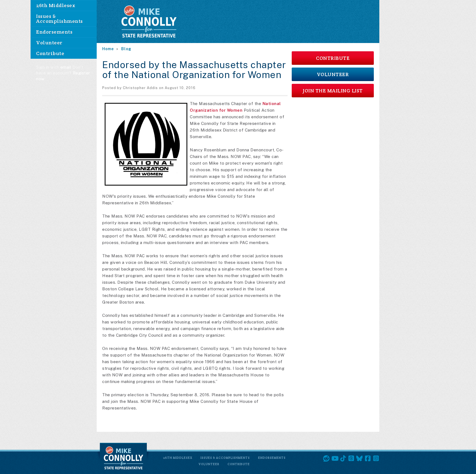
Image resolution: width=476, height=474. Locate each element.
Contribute (50, 53)
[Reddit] (326, 458)
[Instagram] (376, 458)
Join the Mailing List (333, 90)
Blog (126, 49)
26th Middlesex (55, 5)
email (65, 67)
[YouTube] (334, 458)
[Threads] (351, 458)
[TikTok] (343, 458)
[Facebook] (367, 458)
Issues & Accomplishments (59, 18)
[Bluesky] (359, 458)
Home (108, 49)
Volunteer (49, 42)
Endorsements (54, 32)
